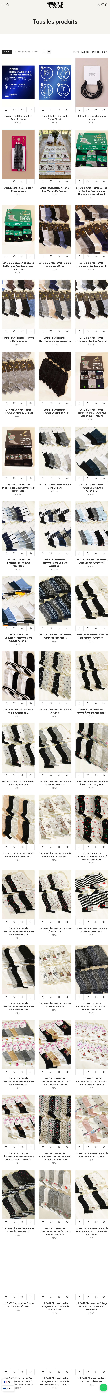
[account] (98, 4)
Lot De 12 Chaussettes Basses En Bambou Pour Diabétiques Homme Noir (18, 265)
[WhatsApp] (103, 1387)
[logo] (55, 5)
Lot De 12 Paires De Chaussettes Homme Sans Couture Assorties (18, 637)
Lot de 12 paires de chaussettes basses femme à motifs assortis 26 (18, 931)
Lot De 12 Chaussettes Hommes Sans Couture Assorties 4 (55, 562)
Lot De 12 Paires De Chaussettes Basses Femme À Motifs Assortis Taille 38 (55, 1156)
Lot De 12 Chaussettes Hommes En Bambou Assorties (55, 339)
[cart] (106, 4)
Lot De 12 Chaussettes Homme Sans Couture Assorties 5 (92, 561)
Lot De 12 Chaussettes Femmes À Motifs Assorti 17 (55, 783)
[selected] (6, 109)
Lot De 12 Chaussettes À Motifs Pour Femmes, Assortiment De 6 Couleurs (91, 1231)
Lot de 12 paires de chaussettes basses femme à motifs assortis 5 (55, 1231)
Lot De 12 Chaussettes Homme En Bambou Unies (55, 264)
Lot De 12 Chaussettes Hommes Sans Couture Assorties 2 (91, 487)
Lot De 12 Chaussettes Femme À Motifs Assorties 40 (18, 1230)
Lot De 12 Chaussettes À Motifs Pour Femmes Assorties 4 (91, 1155)
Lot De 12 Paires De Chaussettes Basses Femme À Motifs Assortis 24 (91, 856)
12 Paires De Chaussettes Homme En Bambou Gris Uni (18, 411)
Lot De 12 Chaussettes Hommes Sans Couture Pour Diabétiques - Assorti (91, 412)
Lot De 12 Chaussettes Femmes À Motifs (55, 711)
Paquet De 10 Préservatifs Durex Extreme (18, 117)
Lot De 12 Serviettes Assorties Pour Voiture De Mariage (55, 189)
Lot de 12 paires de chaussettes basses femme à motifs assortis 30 (18, 1006)
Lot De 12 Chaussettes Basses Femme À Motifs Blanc (18, 1305)
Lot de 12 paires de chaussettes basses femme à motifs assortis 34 (18, 1081)
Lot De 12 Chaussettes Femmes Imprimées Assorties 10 (55, 636)
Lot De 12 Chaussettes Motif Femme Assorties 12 (18, 711)
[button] (3, 5)
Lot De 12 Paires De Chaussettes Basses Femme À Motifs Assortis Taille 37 (18, 1156)
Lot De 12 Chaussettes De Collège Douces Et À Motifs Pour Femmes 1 (55, 1306)
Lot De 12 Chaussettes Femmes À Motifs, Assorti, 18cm (91, 783)
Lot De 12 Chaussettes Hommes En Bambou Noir (55, 411)
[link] (44, 52)
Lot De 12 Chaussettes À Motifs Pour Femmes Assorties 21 (55, 855)
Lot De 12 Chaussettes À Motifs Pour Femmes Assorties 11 (91, 636)
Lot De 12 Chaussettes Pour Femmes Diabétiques (92, 1380)
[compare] (31, 109)
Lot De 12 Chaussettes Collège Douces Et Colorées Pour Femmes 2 (91, 1306)
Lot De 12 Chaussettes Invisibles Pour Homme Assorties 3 (18, 562)
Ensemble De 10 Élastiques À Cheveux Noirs (18, 189)
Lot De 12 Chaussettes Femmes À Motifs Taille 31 (55, 1005)
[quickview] (22, 109)
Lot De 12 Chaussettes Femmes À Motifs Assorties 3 (91, 930)
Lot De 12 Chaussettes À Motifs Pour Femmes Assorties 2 (18, 855)
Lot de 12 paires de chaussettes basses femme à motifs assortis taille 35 (55, 1081)
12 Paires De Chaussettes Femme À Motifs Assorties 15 (92, 711)
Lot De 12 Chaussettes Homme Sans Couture (55, 486)
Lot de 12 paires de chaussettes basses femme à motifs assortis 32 (91, 1006)
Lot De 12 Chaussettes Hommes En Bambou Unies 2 (92, 264)
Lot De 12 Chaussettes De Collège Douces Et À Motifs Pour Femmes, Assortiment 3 (18, 1381)
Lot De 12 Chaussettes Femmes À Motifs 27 (55, 930)
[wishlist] (102, 4)
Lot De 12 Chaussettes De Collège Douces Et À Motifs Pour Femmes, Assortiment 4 (55, 1381)
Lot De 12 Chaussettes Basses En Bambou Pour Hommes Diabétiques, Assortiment (91, 191)
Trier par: (77, 52)
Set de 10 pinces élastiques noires (91, 117)
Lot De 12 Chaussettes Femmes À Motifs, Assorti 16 (18, 783)
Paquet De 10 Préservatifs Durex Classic (55, 117)
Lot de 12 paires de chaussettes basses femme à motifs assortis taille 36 (91, 1081)
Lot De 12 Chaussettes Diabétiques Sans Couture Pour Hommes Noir (18, 487)
